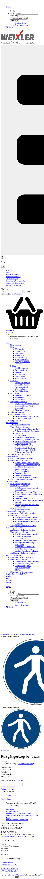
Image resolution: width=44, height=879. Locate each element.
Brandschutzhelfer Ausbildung (26, 540)
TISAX (18, 570)
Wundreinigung (21, 389)
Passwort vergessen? (22, 25)
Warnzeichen (20, 374)
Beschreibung (11, 795)
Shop (8, 272)
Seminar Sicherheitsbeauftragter (26, 551)
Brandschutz (19, 372)
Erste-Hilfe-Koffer (22, 385)
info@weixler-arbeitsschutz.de (18, 836)
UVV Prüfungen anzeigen (20, 484)
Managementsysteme (13, 285)
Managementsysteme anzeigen (21, 557)
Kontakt (19, 574)
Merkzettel (10, 27)
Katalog (9, 574)
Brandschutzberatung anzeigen (21, 458)
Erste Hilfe (14, 381)
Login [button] (8, 7)
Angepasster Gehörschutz (15, 281)
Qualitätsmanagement (23, 566)
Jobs (14, 574)
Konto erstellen (20, 23)
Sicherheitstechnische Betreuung (27, 431)
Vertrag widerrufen (8, 875)
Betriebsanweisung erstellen (25, 442)
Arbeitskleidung (21, 357)
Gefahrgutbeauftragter (23, 444)
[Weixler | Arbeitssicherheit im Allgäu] (17, 44)
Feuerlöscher (20, 397)
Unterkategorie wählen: (19, 427)
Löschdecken (20, 400)
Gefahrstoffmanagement (24, 446)
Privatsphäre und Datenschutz (17, 820)
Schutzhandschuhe (22, 360)
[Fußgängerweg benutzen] (21, 749)
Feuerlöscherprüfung (22, 496)
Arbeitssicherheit (12, 275)
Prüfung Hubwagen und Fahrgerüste (28, 494)
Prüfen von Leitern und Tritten (26, 492)
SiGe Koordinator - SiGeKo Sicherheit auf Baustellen (25, 451)
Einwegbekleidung (22, 410)
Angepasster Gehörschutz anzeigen (23, 513)
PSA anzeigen (20, 349)
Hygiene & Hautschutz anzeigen (27, 404)
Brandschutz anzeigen (23, 395)
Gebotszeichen (20, 376)
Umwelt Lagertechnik (23, 418)
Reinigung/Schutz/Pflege (24, 406)
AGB (8, 818)
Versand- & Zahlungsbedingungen (18, 813)
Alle (7, 270)
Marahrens (5, 751)
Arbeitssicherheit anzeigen (20, 425)
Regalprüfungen (21, 490)
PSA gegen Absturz (22, 362)
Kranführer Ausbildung (23, 549)
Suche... (28, 291)
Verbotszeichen (20, 379)
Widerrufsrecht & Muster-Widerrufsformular (22, 816)
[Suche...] (24, 291)
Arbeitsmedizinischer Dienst (25, 448)
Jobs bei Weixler (9, 869)
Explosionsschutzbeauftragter (26, 477)
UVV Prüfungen (12, 279)
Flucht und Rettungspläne (24, 467)
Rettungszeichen (21, 370)
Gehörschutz (19, 353)
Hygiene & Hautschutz (18, 402)
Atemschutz (19, 355)
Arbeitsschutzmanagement (24, 564)
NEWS (25, 574)
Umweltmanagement (22, 568)
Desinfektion (20, 408)
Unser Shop (7, 862)
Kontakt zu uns (9, 871)
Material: (4, 772)
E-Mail (12, 13)
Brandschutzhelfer (22, 473)
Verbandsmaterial (21, 387)
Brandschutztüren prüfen (24, 498)
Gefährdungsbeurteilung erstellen (27, 439)
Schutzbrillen (20, 351)
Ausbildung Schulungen (15, 283)
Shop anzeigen (15, 345)
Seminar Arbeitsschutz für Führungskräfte (24, 537)
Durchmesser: (6, 768)
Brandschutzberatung (13, 277)
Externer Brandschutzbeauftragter (27, 465)
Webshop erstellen (21, 875)
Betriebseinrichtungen (18, 414)
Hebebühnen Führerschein (25, 547)
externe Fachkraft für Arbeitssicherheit (23, 434)
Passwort (13, 16)
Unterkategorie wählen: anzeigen (27, 429)
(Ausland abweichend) (25, 764)
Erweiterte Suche (15, 294)
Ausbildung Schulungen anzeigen (22, 530)
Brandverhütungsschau (23, 475)
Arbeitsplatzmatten (17, 412)
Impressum (10, 809)
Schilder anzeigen (21, 368)
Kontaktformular (12, 811)
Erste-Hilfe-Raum (21, 391)
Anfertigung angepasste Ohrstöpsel (28, 519)
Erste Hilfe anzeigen (22, 383)
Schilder (13, 366)
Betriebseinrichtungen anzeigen (26, 416)
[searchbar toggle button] (5, 258)
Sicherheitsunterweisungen (25, 437)
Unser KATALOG (9, 865)
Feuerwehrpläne (21, 469)
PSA (12, 347)
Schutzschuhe (20, 364)
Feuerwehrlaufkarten (22, 471)
